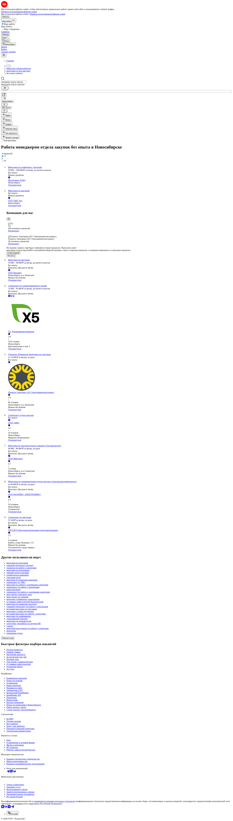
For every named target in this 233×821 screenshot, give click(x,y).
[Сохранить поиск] (3, 95)
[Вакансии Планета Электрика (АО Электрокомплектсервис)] (119, 377)
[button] (4, 47)
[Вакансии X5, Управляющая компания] (119, 314)
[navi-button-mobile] (3, 55)
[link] (5, 40)
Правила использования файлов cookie (47, 14)
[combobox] (13, 82)
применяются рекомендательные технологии (54, 801)
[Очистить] (5, 88)
